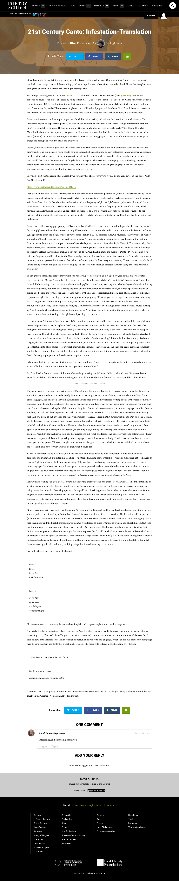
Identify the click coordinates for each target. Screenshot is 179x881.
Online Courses (40, 823)
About (116, 6)
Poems (100, 823)
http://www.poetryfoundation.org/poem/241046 (51, 186)
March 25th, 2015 (142, 733)
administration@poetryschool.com (94, 805)
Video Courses (40, 827)
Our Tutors (38, 851)
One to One (38, 839)
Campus (82, 6)
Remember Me (141, 51)
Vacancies (66, 843)
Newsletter (133, 815)
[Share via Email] (127, 56)
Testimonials (39, 843)
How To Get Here (69, 831)
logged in (86, 765)
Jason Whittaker (96, 790)
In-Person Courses (42, 819)
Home (11, 14)
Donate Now (157, 6)
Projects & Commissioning (73, 835)
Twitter (131, 819)
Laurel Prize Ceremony (138, 6)
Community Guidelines (106, 831)
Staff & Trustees (69, 839)
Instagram (132, 823)
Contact (65, 827)
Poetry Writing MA (42, 835)
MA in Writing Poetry (58, 6)
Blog (73, 6)
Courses (36, 6)
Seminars (38, 831)
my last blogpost (127, 95)
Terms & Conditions (137, 827)
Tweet (77, 56)
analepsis (71, 95)
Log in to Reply (48, 746)
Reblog (115, 56)
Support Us (99, 6)
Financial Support (41, 847)
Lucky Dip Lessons (105, 827)
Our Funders (67, 819)
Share (96, 56)
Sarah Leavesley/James (52, 733)
